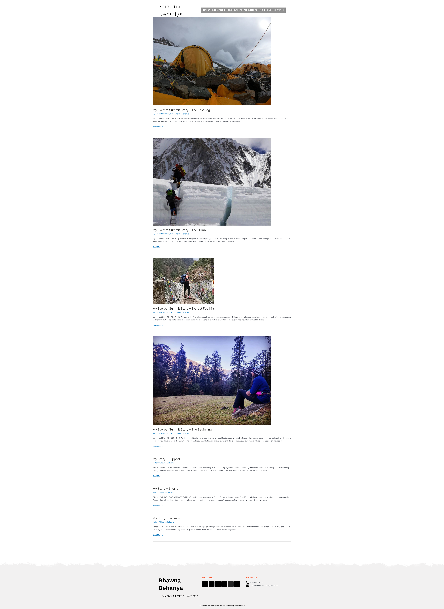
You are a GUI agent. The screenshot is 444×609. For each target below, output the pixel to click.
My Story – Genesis (166, 518)
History (156, 463)
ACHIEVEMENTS (250, 10)
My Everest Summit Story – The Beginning (182, 429)
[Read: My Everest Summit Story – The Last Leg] (212, 61)
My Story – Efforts (165, 488)
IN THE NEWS (265, 10)
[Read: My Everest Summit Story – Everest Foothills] (183, 281)
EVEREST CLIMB (218, 10)
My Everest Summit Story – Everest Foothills (184, 308)
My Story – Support (166, 459)
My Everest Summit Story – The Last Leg (181, 110)
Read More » (158, 126)
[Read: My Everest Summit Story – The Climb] (212, 181)
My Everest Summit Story (163, 114)
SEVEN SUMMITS (235, 10)
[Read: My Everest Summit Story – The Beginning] (212, 380)
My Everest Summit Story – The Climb (179, 230)
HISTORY (206, 10)
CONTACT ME (278, 10)
